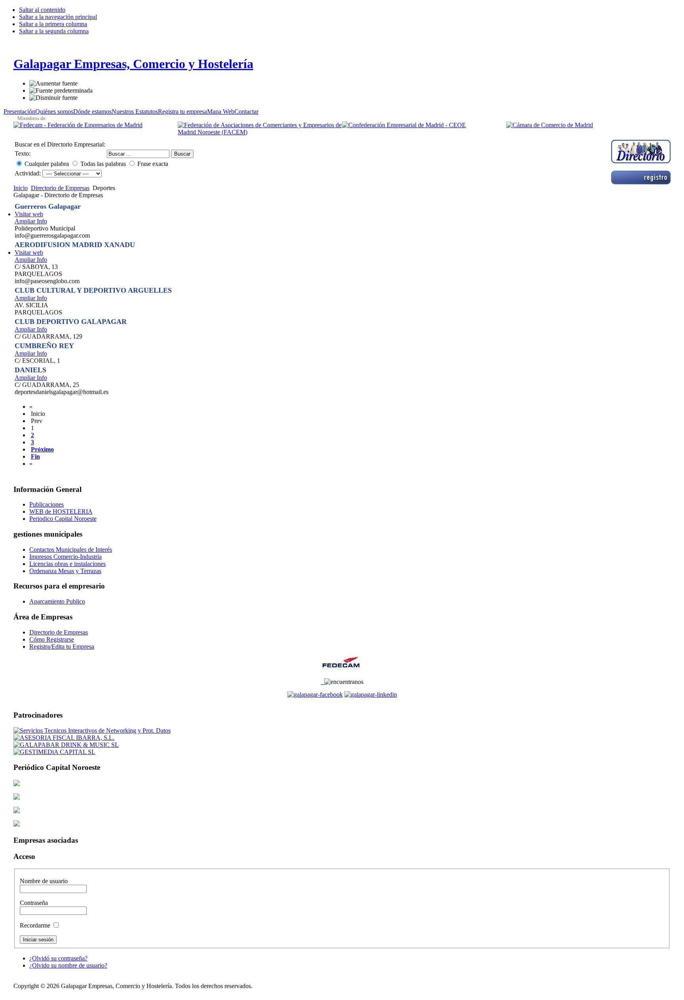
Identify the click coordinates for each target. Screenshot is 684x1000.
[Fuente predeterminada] (61, 90)
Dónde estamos (92, 111)
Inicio (20, 188)
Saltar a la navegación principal (58, 16)
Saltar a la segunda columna (54, 31)
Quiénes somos (54, 111)
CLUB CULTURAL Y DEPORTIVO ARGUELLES (93, 290)
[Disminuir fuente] (53, 97)
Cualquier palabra (47, 163)
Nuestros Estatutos (135, 111)
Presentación (19, 111)
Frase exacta (152, 163)
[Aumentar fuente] (53, 83)
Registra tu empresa (182, 111)
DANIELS (30, 370)
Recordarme (36, 925)
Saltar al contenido (42, 9)
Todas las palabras (103, 163)
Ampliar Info (31, 221)
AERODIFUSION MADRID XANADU (75, 245)
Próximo (42, 449)
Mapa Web (220, 111)
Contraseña (34, 902)
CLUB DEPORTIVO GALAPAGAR (71, 322)
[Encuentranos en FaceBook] (315, 694)
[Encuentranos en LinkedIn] (370, 694)
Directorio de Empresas (60, 188)
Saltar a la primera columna (53, 24)
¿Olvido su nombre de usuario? (68, 965)
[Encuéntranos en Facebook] (322, 681)
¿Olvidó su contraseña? (58, 958)
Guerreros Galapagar (48, 206)
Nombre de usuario (44, 881)
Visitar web (29, 214)
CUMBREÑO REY (44, 346)
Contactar (246, 111)
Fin (35, 456)
